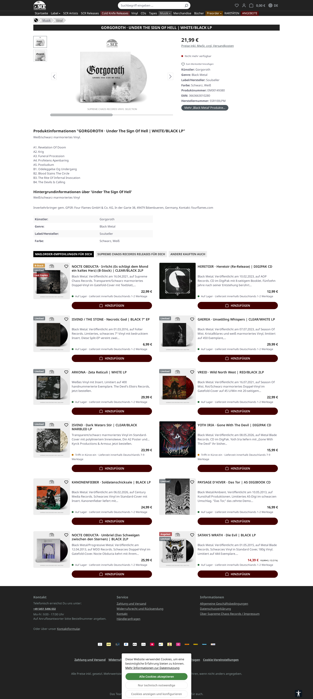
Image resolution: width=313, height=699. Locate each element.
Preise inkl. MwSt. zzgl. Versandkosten (207, 46)
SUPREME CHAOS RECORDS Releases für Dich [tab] (131, 254)
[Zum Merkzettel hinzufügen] (65, 266)
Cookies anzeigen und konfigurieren (156, 694)
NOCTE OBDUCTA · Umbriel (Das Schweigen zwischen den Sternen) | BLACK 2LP (106, 537)
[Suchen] (186, 5)
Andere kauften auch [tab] (187, 254)
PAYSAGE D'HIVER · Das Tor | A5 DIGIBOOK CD (234, 482)
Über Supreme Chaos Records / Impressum (230, 614)
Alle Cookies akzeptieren (156, 677)
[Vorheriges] (54, 76)
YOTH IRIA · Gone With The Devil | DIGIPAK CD (234, 425)
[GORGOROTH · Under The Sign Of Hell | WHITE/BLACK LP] (112, 75)
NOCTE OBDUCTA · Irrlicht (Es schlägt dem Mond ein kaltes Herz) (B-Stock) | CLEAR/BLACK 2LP (110, 268)
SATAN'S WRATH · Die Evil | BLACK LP (227, 535)
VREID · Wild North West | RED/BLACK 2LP (231, 372)
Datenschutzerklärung (215, 609)
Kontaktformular (68, 629)
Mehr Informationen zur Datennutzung (152, 668)
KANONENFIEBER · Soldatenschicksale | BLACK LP (111, 482)
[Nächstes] (170, 76)
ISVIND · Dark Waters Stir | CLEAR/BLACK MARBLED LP (104, 427)
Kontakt (122, 614)
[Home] (36, 20)
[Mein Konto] (244, 5)
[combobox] (150, 5)
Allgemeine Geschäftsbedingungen (224, 604)
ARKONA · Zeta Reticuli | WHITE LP (99, 372)
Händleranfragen (128, 619)
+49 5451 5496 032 (44, 608)
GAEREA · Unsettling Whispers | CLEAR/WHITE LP (236, 319)
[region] (104, 76)
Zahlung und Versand (131, 604)
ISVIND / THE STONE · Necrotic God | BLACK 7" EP (111, 319)
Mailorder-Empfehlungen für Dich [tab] (63, 254)
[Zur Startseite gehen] (39, 5)
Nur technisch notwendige (156, 685)
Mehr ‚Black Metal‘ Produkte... (204, 108)
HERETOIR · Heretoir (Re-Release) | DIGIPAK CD (235, 266)
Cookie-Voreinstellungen (221, 660)
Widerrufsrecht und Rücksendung (140, 609)
